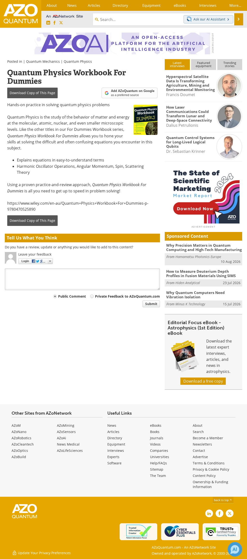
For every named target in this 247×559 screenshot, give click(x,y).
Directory (114, 438)
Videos (155, 444)
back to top (221, 500)
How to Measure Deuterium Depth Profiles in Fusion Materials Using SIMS (201, 273)
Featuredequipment (204, 64)
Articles (113, 431)
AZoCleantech (23, 444)
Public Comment (72, 296)
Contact (199, 450)
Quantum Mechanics (43, 61)
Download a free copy (203, 381)
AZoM (16, 425)
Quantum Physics (78, 61)
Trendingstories (229, 64)
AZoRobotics (21, 438)
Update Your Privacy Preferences (44, 553)
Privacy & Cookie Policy (211, 469)
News (111, 425)
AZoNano (19, 431)
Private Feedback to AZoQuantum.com (127, 296)
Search (198, 431)
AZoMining (65, 425)
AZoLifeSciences (70, 450)
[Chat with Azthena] (235, 549)
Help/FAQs (158, 463)
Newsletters (202, 444)
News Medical (68, 444)
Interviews (115, 450)
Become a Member (208, 438)
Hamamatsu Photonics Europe (198, 256)
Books (154, 431)
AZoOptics (20, 450)
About (197, 425)
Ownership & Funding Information (210, 484)
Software (114, 463)
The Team (158, 475)
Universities (159, 456)
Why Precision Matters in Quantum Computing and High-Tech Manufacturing (204, 247)
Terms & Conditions (209, 463)
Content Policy (204, 475)
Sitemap (156, 469)
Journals (156, 438)
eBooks (155, 425)
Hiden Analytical (187, 282)
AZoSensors (66, 431)
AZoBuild (19, 456)
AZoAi (61, 438)
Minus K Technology (190, 304)
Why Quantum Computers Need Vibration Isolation (195, 294)
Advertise (200, 456)
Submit (151, 303)
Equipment (116, 444)
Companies (159, 450)
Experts (113, 456)
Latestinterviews (177, 64)
